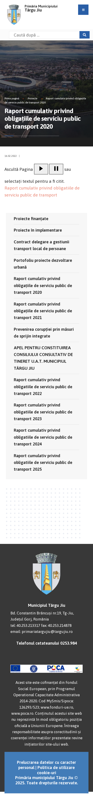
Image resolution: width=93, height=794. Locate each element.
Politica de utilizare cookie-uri (56, 770)
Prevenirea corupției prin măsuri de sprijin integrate (44, 332)
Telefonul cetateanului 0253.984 (46, 643)
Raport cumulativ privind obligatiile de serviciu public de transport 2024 (43, 437)
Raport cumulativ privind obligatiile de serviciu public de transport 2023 (43, 411)
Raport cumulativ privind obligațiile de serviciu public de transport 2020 (43, 285)
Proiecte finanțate (31, 218)
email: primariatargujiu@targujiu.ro (41, 631)
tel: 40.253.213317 (25, 625)
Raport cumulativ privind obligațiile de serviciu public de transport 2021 (43, 310)
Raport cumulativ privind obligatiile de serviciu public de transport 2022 (43, 386)
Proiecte (32, 98)
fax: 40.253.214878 (56, 625)
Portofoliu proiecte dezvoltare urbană (43, 263)
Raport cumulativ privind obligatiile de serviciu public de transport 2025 (43, 462)
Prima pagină (12, 98)
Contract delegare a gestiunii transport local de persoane (41, 245)
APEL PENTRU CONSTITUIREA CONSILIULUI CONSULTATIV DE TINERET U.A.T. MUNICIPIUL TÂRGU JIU (43, 358)
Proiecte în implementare (38, 230)
